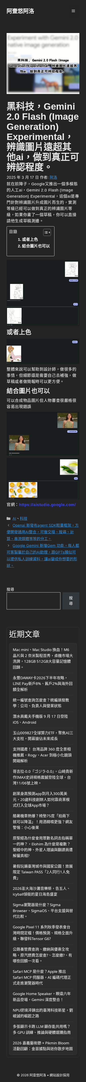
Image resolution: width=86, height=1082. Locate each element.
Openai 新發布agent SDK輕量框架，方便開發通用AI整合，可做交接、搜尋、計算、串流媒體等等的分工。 (43, 532)
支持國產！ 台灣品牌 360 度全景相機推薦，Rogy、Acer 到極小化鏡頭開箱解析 (42, 755)
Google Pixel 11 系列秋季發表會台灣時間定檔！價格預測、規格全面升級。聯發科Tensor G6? (43, 932)
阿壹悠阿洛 (20, 11)
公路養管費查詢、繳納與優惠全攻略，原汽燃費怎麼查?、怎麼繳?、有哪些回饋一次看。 (42, 955)
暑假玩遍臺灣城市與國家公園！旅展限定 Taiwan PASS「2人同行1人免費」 (43, 872)
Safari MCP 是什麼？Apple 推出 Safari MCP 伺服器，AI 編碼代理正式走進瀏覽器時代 (42, 977)
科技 (23, 518)
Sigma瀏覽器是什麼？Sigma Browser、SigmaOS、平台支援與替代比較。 (43, 910)
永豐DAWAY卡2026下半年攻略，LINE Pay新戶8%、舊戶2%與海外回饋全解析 (43, 683)
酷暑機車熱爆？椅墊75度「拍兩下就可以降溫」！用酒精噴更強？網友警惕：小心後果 (43, 821)
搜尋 (10, 589)
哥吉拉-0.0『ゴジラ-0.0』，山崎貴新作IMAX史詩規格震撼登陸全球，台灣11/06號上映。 (43, 777)
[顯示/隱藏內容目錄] (45, 232)
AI (14, 518)
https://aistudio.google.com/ (47, 504)
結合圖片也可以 (36, 246)
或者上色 (30, 239)
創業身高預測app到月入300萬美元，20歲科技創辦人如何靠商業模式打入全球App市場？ (41, 799)
